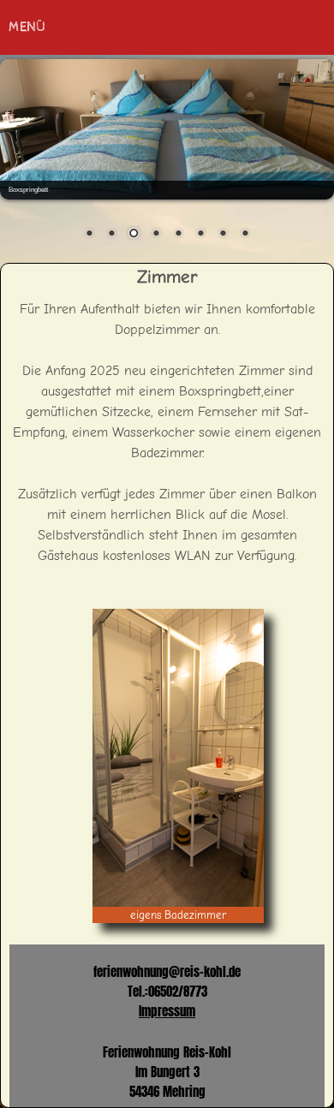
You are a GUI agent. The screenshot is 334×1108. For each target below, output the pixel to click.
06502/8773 (177, 991)
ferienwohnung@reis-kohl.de (167, 971)
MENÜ (27, 27)
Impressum (167, 1011)
